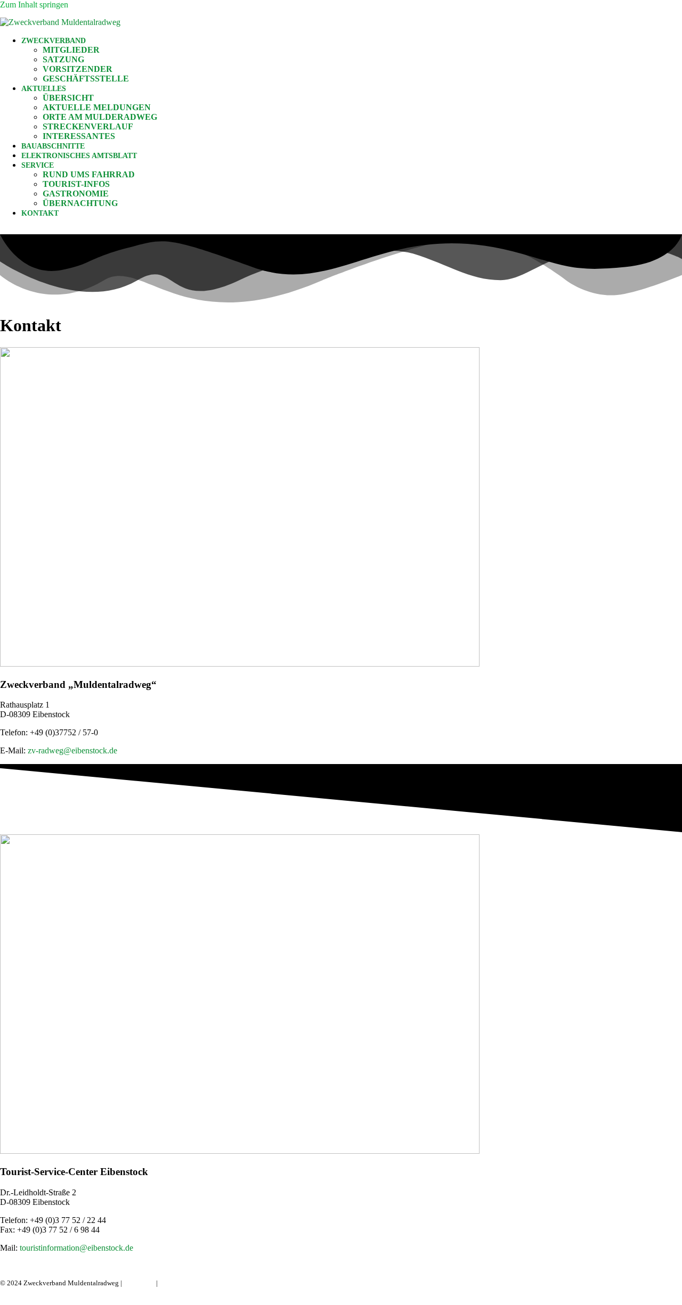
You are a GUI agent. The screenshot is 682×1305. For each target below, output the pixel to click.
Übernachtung (80, 203)
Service (37, 165)
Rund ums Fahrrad (89, 174)
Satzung (63, 59)
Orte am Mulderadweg (100, 116)
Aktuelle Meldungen (97, 107)
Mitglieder (71, 49)
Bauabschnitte (53, 146)
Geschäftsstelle (86, 78)
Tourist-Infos (76, 183)
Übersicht (68, 97)
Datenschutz (177, 1283)
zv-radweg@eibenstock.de (72, 750)
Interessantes (79, 136)
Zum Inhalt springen (34, 4)
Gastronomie (76, 193)
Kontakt (40, 213)
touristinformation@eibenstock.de (76, 1247)
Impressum (139, 1283)
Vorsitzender (77, 68)
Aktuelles (43, 89)
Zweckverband (53, 41)
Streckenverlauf (88, 126)
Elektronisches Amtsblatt (79, 156)
